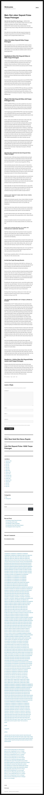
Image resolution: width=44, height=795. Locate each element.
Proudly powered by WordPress (14, 791)
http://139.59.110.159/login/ (19, 775)
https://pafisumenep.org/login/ (24, 762)
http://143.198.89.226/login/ (20, 757)
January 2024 (8, 473)
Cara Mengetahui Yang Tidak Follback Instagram (14, 525)
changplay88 (6, 728)
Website (6, 419)
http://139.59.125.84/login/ (9, 775)
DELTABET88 (14, 582)
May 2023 (7, 486)
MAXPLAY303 (13, 644)
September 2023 (8, 480)
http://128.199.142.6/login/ (9, 770)
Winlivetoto (8, 7)
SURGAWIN (6, 706)
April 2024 (8, 468)
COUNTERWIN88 (17, 574)
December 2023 (8, 475)
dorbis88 (30, 739)
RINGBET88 (24, 687)
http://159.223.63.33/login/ (20, 768)
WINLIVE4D (28, 712)
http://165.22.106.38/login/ (19, 756)
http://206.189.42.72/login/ (20, 771)
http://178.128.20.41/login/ (19, 770)
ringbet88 (9, 738)
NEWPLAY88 (24, 652)
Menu (37, 7)
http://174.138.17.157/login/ (19, 751)
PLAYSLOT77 (19, 673)
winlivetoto (8, 376)
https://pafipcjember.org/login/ (9, 763)
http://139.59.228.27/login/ (9, 756)
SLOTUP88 (6, 698)
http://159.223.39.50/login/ (9, 754)
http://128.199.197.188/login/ (9, 771)
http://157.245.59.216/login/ (9, 749)
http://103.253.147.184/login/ (20, 773)
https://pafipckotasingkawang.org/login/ (11, 762)
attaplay (22, 736)
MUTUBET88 (7, 649)
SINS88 (25, 695)
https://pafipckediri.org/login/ (9, 760)
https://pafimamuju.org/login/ (19, 759)
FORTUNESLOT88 (26, 604)
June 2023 (7, 484)
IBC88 (16, 625)
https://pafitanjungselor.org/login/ (10, 765)
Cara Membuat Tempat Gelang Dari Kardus (13, 520)
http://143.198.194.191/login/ (9, 776)
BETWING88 (29, 561)
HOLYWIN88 (30, 620)
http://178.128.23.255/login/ (9, 778)
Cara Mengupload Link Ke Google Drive (13, 526)
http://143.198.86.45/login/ (19, 749)
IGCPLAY (23, 630)
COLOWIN (15, 569)
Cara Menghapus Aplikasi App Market (13, 523)
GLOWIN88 (11, 614)
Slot (16, 376)
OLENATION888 (18, 660)
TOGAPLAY (17, 709)
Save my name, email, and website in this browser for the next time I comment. (18, 425)
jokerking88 (17, 739)
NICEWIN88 (29, 655)
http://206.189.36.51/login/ (9, 759)
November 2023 (8, 476)
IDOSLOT (25, 626)
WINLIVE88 (17, 716)
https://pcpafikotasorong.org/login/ (21, 760)
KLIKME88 (19, 633)
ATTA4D (11, 560)
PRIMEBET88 (7, 684)
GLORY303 (14, 611)
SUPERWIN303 (12, 701)
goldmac (6, 731)
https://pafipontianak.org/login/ (22, 767)
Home (5, 785)
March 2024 (8, 470)
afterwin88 (29, 735)
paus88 (5, 722)
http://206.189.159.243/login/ (9, 752)
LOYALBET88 (14, 639)
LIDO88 (25, 636)
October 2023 (8, 478)
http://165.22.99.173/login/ (9, 751)
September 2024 (8, 461)
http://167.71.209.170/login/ (9, 773)
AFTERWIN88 (7, 553)
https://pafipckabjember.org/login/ (10, 767)
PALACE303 (13, 665)
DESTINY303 (19, 587)
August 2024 (8, 462)
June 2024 (7, 465)
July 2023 (7, 483)
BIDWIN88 (12, 566)
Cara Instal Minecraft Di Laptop (11, 522)
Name (6, 407)
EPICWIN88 (29, 590)
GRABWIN (26, 617)
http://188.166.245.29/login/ (9, 757)
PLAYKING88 (28, 668)
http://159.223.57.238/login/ (20, 776)
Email (6, 413)
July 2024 (7, 464)
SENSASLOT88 (28, 690)
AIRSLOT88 (24, 555)
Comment (6, 390)
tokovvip (29, 719)
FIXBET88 (31, 601)
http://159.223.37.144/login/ (19, 754)
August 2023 (8, 481)
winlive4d (6, 735)
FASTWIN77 (16, 595)
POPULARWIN (25, 677)
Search (5, 506)
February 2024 (8, 472)
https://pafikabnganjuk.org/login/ (22, 765)
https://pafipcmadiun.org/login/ (20, 763)
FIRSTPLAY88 (18, 598)
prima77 (16, 719)
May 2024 (7, 467)
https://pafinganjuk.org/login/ (9, 768)
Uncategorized (8, 498)
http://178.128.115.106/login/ (20, 752)
